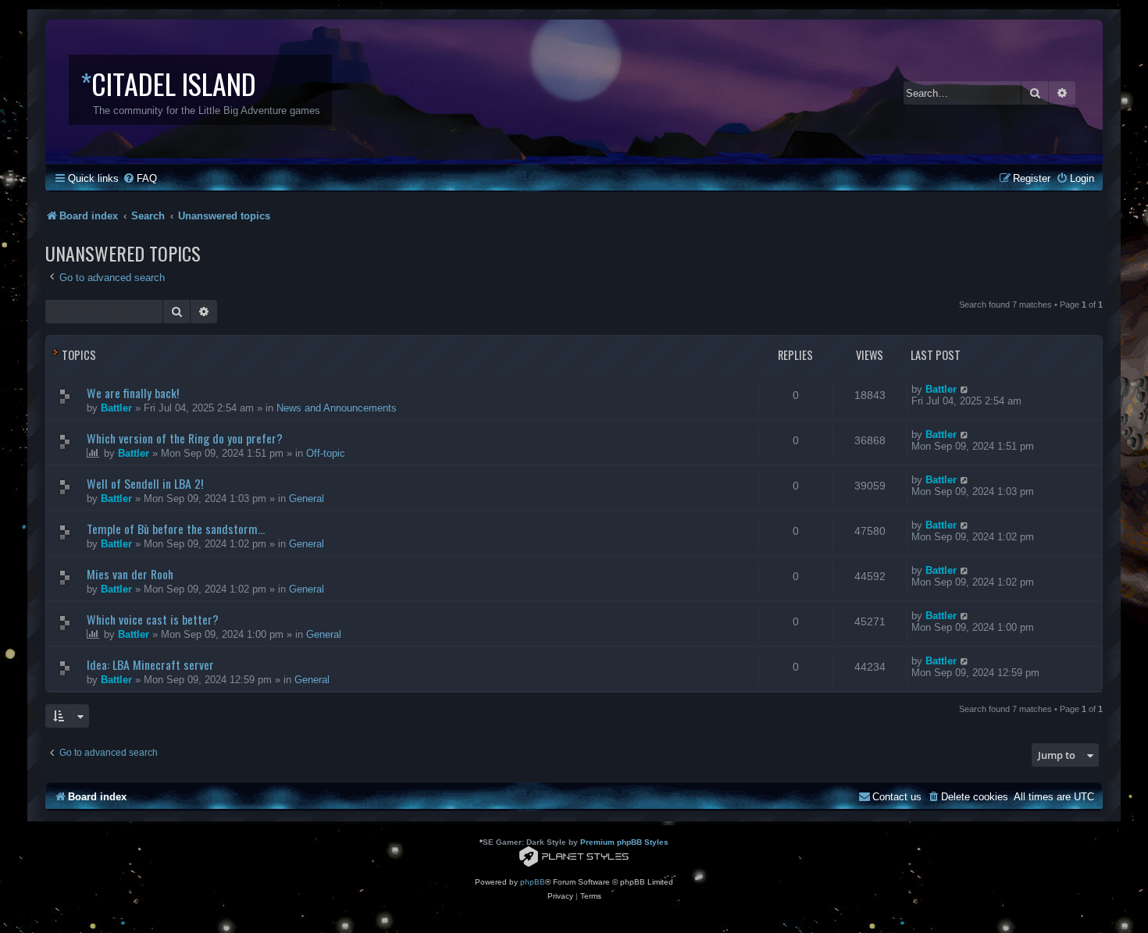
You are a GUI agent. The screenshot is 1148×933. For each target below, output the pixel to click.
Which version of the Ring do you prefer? (185, 438)
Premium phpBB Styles (624, 842)
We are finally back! (133, 392)
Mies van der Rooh (130, 573)
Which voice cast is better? (153, 619)
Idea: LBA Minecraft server (150, 664)
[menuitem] (140, 178)
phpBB (532, 882)
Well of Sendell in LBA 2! (145, 483)
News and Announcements (336, 408)
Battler (116, 408)
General (306, 498)
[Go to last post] (965, 389)
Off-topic (325, 453)
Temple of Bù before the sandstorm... (176, 528)
